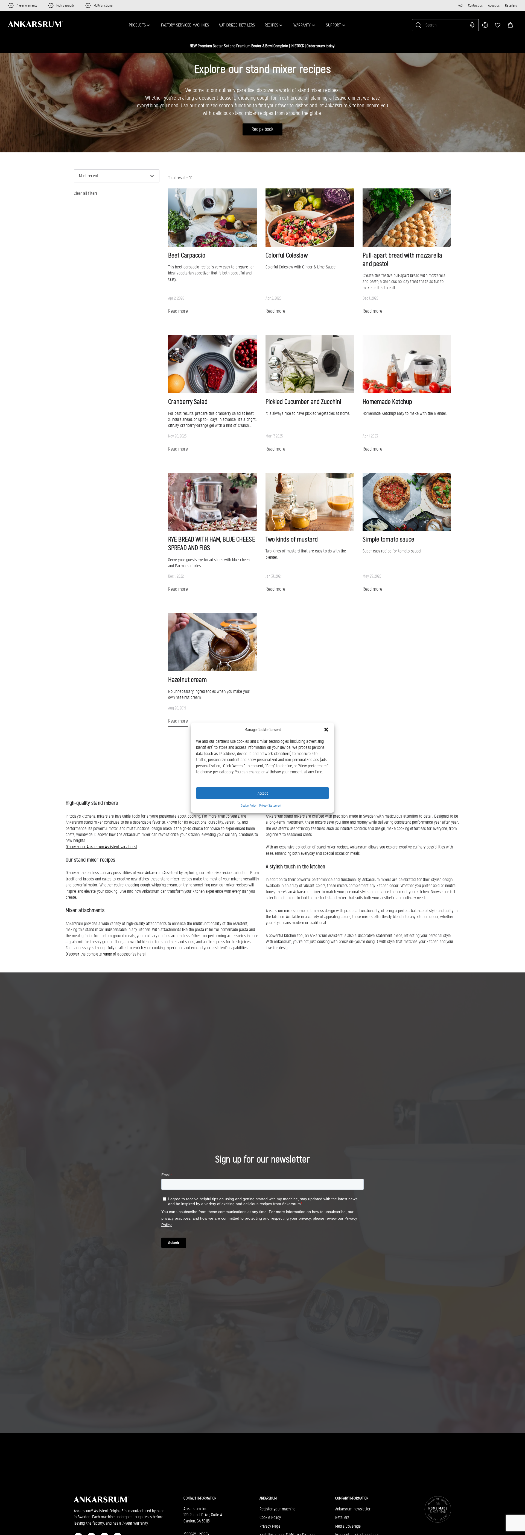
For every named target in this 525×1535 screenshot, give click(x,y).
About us (494, 5)
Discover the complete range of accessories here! (105, 954)
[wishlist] (497, 25)
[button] (510, 25)
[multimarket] (485, 25)
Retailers (511, 5)
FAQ (460, 5)
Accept (263, 793)
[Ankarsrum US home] (35, 24)
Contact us (475, 5)
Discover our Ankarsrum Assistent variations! (101, 846)
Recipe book (262, 129)
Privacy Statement (270, 805)
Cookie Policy (248, 805)
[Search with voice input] (472, 25)
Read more (178, 311)
